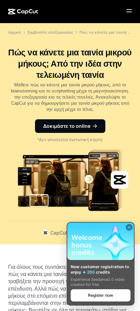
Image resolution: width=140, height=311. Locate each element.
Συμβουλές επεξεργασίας (50, 32)
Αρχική (14, 32)
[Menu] (129, 11)
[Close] (129, 227)
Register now (100, 295)
